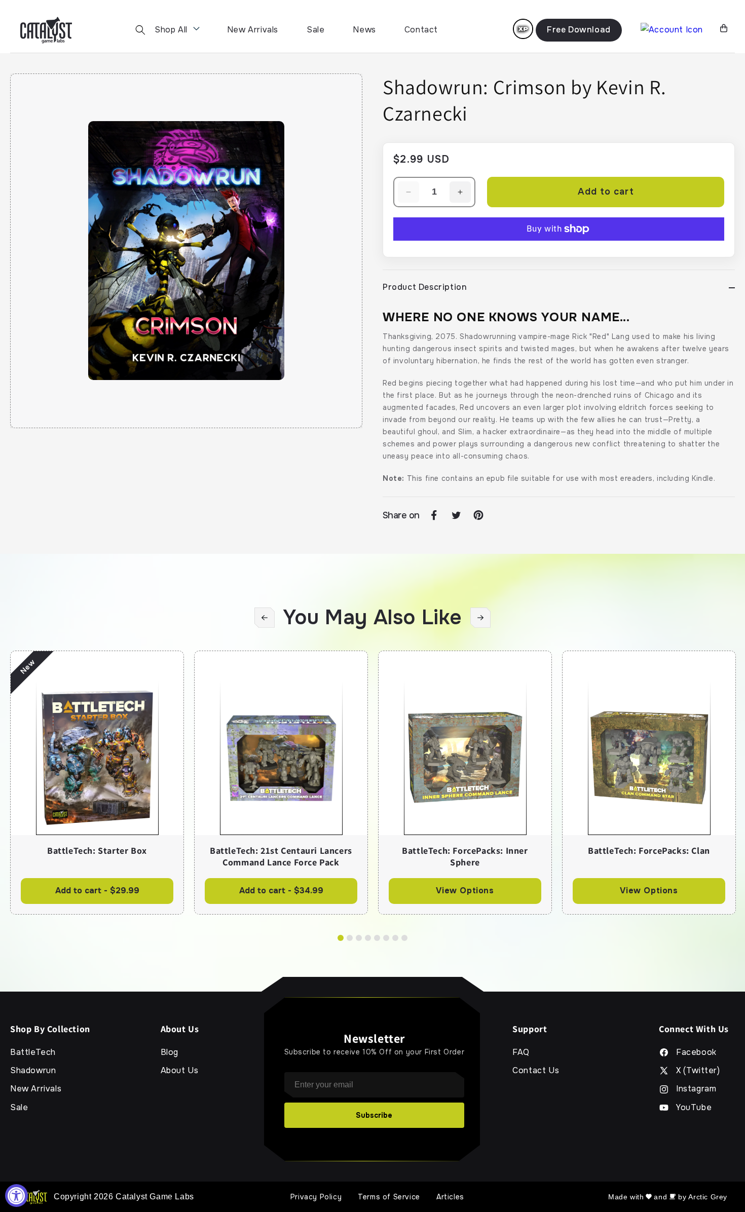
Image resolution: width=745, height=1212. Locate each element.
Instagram (696, 1089)
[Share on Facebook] (434, 515)
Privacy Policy (316, 1196)
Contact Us (535, 1071)
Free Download (579, 29)
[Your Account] (671, 30)
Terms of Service (389, 1196)
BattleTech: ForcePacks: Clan (649, 850)
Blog (169, 1052)
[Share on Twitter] (456, 515)
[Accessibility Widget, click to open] (16, 1195)
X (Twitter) (698, 1071)
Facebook (696, 1052)
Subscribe (374, 1115)
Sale (315, 29)
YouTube (694, 1108)
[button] (140, 30)
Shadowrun (33, 1071)
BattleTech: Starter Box (97, 850)
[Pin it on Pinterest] (478, 515)
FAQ (521, 1052)
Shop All (171, 29)
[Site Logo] (46, 30)
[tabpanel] (97, 782)
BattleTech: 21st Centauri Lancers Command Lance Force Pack (281, 856)
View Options (465, 890)
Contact (421, 29)
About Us (180, 1071)
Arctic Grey (707, 1197)
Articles (450, 1196)
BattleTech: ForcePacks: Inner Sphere (465, 856)
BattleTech (33, 1052)
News (364, 29)
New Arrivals (252, 29)
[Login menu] (523, 29)
